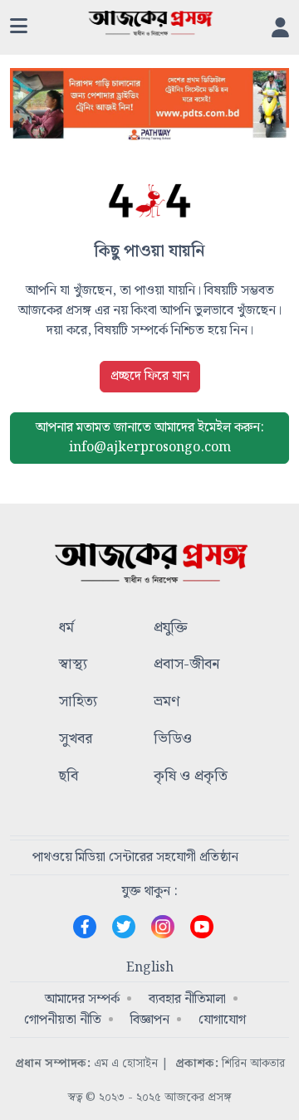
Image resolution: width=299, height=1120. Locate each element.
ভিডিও (173, 739)
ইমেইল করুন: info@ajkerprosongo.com (150, 437)
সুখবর (75, 739)
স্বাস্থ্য (73, 665)
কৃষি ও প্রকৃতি (191, 777)
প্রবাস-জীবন (186, 665)
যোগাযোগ (222, 1020)
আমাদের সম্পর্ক (82, 999)
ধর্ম (66, 628)
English (150, 968)
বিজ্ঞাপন (149, 1020)
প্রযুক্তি (171, 628)
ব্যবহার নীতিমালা (187, 999)
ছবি (68, 777)
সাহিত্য (78, 702)
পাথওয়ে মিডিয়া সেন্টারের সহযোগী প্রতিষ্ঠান (135, 857)
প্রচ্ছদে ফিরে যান (149, 376)
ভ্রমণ (166, 702)
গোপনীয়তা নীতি (62, 1020)
